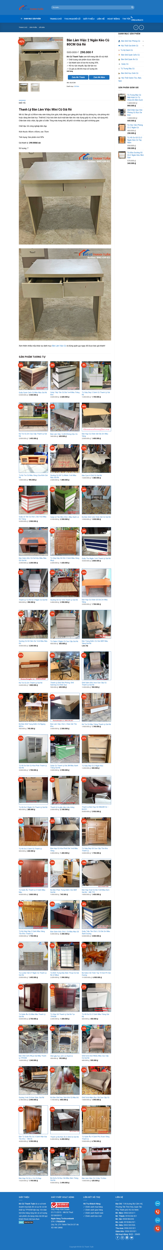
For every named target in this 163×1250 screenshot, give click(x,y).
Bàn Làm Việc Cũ (59, 346)
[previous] (23, 59)
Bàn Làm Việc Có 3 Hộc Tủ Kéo (94, 1178)
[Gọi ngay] (158, 1228)
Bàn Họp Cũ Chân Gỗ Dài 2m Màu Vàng (95, 601)
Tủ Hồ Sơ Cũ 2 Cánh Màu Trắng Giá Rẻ (95, 1015)
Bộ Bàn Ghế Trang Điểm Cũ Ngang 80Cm (32, 725)
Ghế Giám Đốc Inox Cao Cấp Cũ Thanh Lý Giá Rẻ (94, 684)
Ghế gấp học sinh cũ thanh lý (61, 1056)
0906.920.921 (130, 1228)
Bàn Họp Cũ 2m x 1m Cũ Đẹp (30, 1178)
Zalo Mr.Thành (78, 77)
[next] (59, 59)
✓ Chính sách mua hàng (93, 1207)
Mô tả (22, 103)
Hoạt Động (113, 19)
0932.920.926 (129, 1225)
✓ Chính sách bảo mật (92, 1216)
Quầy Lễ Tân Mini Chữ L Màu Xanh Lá (64, 517)
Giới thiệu (88, 19)
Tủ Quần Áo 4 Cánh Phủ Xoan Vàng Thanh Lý (95, 1138)
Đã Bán (42, 27)
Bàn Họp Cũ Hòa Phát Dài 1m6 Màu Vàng (64, 849)
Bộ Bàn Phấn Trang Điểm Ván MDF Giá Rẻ (63, 891)
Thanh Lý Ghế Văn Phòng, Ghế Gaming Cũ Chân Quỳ (62, 684)
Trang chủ (23, 27)
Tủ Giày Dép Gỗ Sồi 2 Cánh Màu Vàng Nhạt (64, 559)
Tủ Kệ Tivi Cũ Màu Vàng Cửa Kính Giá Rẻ (33, 476)
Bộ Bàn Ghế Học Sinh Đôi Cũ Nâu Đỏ (64, 1098)
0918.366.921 (131, 1216)
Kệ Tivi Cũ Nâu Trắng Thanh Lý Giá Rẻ (96, 724)
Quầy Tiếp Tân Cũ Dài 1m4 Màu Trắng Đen (64, 393)
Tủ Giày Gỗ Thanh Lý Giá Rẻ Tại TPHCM (62, 1015)
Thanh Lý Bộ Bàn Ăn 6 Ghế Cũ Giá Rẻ (64, 1137)
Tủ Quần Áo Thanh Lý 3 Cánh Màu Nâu (32, 891)
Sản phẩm (33, 27)
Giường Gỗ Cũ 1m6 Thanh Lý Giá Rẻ (64, 600)
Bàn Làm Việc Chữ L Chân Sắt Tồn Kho (63, 725)
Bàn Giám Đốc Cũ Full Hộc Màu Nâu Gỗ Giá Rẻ (32, 559)
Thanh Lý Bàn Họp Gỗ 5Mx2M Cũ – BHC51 (95, 808)
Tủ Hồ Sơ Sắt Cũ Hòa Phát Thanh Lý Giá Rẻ (33, 767)
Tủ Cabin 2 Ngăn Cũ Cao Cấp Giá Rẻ (64, 641)
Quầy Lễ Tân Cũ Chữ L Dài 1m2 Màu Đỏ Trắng (32, 518)
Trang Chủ (56, 19)
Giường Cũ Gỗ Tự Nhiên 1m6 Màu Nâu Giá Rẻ (63, 476)
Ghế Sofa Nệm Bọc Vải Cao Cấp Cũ (95, 1098)
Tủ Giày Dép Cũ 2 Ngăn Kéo (92, 766)
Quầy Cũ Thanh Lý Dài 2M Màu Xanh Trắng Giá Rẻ (64, 767)
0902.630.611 (129, 1213)
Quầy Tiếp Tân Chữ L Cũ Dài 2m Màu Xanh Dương (96, 932)
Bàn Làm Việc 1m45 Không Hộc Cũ (63, 434)
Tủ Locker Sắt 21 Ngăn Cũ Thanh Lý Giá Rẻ (33, 974)
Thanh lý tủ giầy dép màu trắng (62, 807)
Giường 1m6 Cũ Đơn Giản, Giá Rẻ (31, 1098)
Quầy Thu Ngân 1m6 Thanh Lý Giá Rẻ (96, 558)
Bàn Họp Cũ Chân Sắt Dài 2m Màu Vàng (95, 435)
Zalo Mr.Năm (99, 77)
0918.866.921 (129, 1222)
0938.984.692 (128, 1219)
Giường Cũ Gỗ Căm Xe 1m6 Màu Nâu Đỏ (33, 642)
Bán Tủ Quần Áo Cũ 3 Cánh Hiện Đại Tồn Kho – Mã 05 (33, 1138)
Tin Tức (126, 19)
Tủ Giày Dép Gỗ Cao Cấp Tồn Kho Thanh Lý (95, 849)
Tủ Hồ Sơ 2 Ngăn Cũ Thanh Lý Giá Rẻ (33, 807)
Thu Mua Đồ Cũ (72, 19)
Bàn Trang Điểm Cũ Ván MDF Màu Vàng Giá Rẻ (95, 642)
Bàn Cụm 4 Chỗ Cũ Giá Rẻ (92, 476)
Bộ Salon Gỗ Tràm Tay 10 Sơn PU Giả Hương (96, 974)
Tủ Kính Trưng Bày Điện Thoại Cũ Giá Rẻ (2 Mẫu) (64, 974)
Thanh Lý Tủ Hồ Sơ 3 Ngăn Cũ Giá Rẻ (33, 600)
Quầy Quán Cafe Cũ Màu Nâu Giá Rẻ (33, 393)
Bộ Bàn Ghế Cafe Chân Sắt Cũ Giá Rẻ (96, 517)
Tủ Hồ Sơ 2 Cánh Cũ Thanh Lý (30, 849)
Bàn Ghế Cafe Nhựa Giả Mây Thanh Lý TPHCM (32, 1057)
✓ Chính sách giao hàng (93, 1210)
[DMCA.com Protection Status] (26, 1222)
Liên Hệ (101, 19)
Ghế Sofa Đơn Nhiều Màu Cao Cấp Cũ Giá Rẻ (95, 1057)
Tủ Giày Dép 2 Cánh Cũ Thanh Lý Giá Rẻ (96, 393)
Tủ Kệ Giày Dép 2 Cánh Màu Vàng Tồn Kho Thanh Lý (32, 932)
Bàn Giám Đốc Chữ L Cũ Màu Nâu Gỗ (64, 932)
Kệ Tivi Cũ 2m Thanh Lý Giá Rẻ (30, 683)
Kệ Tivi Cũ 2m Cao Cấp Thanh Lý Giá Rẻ (33, 435)
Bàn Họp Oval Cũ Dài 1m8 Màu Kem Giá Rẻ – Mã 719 (95, 891)
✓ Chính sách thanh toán (93, 1213)
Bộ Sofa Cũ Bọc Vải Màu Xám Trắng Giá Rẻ (64, 1179)
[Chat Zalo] (158, 1220)
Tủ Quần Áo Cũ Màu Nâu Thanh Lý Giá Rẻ (32, 1015)
